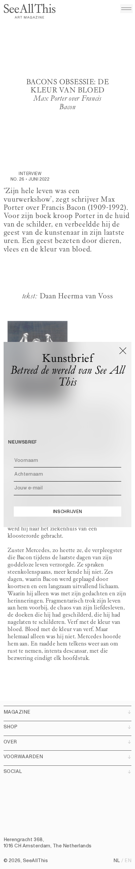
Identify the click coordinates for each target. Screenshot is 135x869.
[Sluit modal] (123, 350)
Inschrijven (67, 512)
